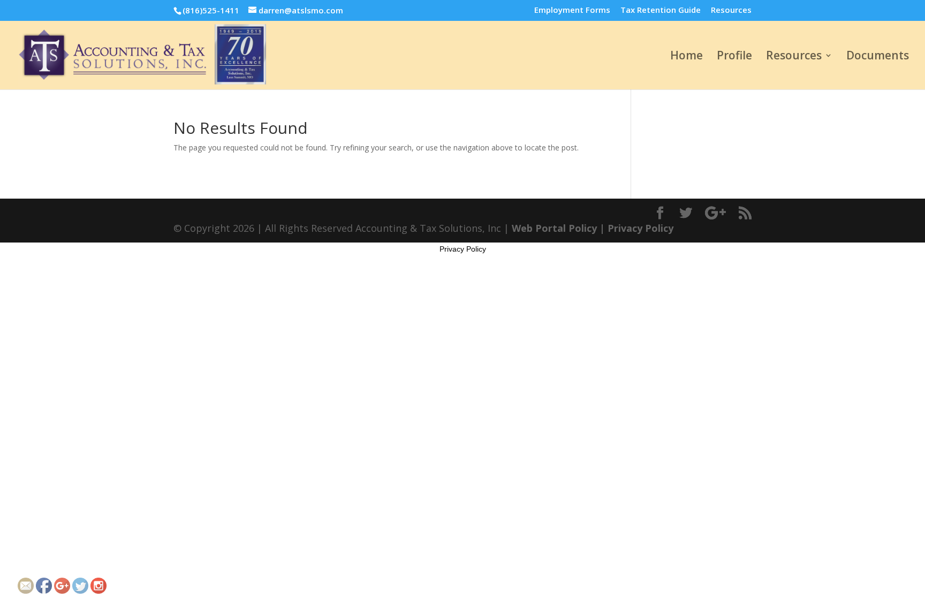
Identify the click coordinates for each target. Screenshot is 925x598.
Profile (734, 57)
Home (686, 57)
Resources (731, 10)
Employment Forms (572, 10)
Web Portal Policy (554, 228)
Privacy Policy (640, 228)
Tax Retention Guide (660, 10)
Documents (877, 57)
